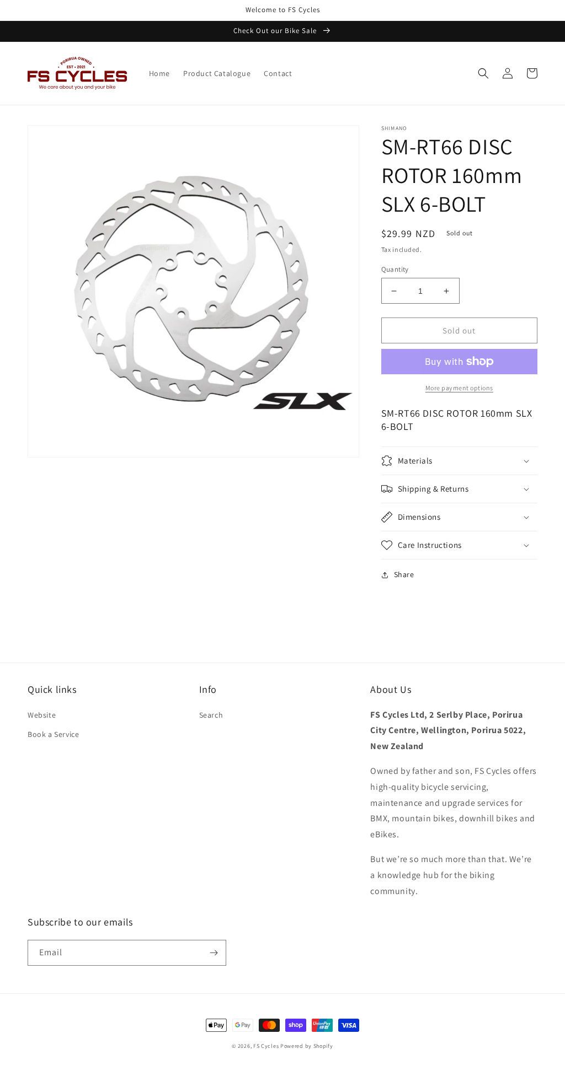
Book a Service (53, 734)
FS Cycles (266, 1046)
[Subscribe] (213, 953)
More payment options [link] (459, 388)
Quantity (395, 269)
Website (42, 715)
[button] (483, 73)
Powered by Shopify (306, 1046)
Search (211, 715)
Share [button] (404, 574)
